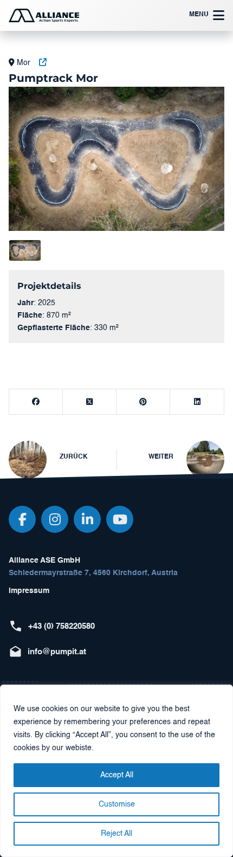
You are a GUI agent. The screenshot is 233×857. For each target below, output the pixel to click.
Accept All (116, 775)
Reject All (116, 833)
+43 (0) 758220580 (61, 626)
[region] (116, 771)
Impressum (29, 591)
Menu (199, 14)
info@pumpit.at (57, 652)
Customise (117, 804)
